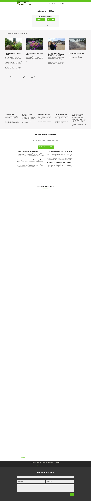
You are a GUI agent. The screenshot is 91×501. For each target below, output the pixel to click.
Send (72, 494)
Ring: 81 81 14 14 (20, 0)
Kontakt (63, 0)
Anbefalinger (67, 0)
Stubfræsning (56, 3)
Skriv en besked (26, 0)
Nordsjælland (38, 465)
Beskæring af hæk (51, 462)
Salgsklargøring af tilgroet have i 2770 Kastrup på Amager (33, 269)
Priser (72, 0)
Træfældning (62, 3)
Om (70, 0)
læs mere (22, 230)
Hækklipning (58, 462)
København (44, 465)
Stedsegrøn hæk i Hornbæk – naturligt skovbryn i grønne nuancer (34, 446)
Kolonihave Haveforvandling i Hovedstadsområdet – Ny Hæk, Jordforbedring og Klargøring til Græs (41, 358)
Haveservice (51, 3)
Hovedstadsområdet (52, 465)
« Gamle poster (22, 457)
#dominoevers (55, 499)
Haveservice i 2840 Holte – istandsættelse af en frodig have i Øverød (34, 224)
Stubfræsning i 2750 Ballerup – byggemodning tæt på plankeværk (34, 313)
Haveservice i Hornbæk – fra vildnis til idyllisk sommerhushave (34, 401)
